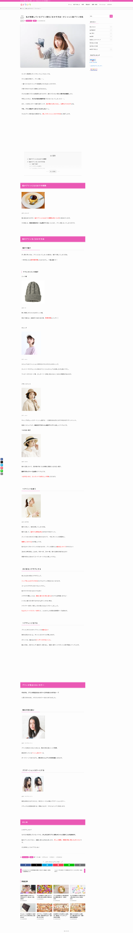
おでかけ (93, 27)
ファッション (28, 20)
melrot (26, 359)
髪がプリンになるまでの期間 (37, 159)
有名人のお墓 (94, 43)
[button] (25, 865)
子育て (34, 20)
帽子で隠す (35, 164)
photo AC (27, 213)
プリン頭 (38, 857)
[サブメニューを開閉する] (111, 27)
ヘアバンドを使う (36, 166)
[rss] (110, 1)
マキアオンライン (29, 743)
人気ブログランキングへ (96, 66)
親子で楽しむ (94, 49)
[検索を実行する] (111, 16)
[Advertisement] (53, 136)
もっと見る (52, 171)
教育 (92, 36)
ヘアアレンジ (45, 857)
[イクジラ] (25, 4)
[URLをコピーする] (80, 865)
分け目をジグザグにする (38, 168)
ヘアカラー (52, 857)
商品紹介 (93, 30)
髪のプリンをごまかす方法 (37, 162)
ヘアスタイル (59, 857)
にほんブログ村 (93, 62)
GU (25, 308)
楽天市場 (27, 522)
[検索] (112, 1)
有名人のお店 (94, 46)
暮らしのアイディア (96, 39)
